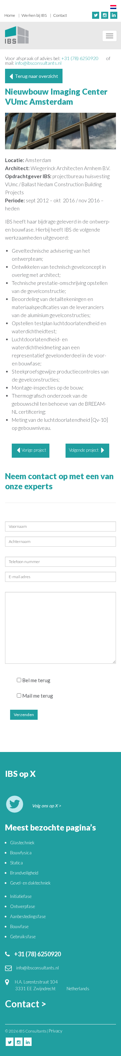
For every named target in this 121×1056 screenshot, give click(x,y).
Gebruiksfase (23, 936)
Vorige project (34, 450)
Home (9, 15)
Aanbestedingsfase (28, 916)
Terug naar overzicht (35, 76)
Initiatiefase (21, 896)
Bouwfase (19, 926)
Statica (16, 862)
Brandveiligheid (24, 872)
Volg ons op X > (46, 805)
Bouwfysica (21, 852)
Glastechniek (22, 842)
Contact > (25, 1003)
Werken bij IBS (34, 15)
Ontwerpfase (22, 906)
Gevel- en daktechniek (30, 883)
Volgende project (84, 450)
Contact (60, 15)
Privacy (55, 1031)
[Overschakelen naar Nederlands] (113, 6)
